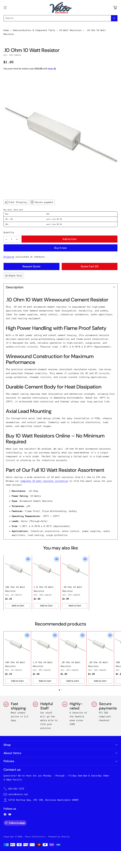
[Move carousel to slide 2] (61, 690)
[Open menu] (5, 8)
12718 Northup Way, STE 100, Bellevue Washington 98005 (43, 800)
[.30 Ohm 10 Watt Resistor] (75, 569)
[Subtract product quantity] (6, 239)
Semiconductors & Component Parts (34, 30)
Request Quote (31, 266)
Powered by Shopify (59, 836)
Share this (15, 275)
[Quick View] (28, 559)
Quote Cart (89, 266)
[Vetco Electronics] (60, 8)
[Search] (114, 18)
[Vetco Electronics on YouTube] (10, 815)
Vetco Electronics (35, 836)
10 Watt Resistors (70, 30)
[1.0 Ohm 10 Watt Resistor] (46, 569)
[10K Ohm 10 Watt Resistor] (18, 569)
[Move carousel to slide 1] (59, 690)
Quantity (9, 232)
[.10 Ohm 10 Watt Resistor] (60, 134)
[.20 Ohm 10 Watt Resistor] (100, 645)
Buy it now (60, 247)
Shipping (9, 257)
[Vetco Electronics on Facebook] (5, 815)
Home (6, 30)
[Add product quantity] (17, 239)
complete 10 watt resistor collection (44, 481)
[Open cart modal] (115, 8)
